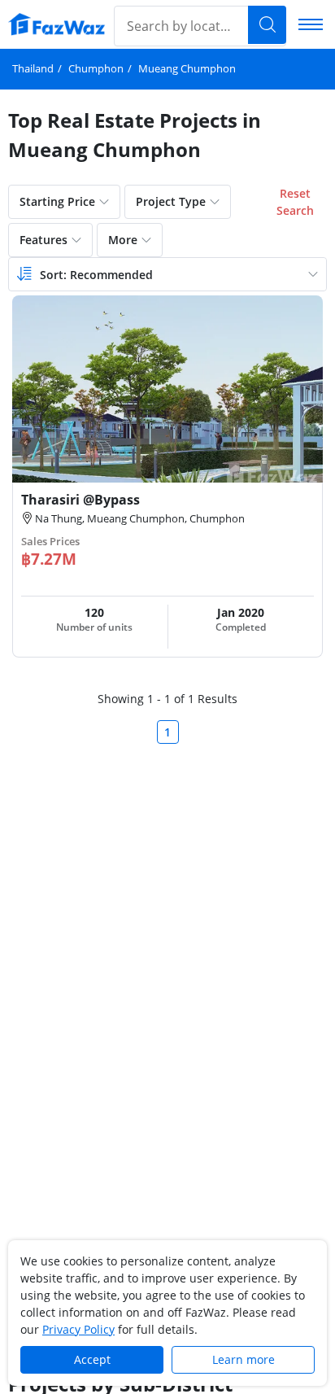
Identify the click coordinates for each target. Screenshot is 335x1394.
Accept (92, 1359)
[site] (57, 24)
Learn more (243, 1359)
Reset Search (295, 202)
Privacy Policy (78, 1329)
